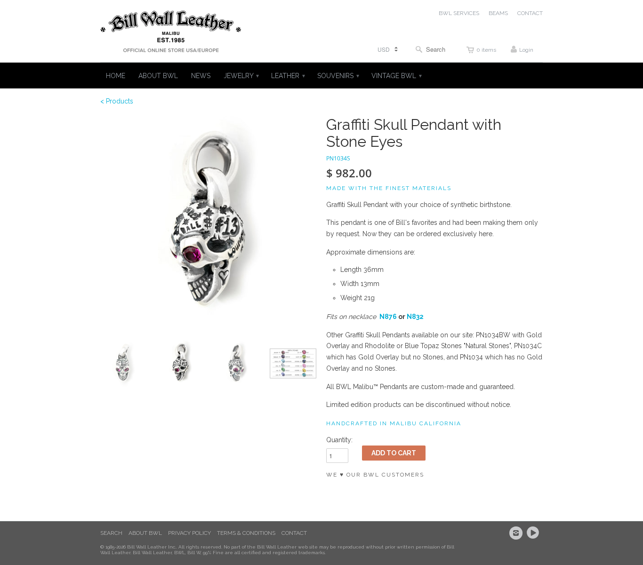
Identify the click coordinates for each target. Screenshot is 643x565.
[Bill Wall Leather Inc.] (170, 33)
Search (111, 533)
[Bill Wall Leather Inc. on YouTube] (534, 533)
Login (526, 50)
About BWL (145, 533)
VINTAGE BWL (396, 76)
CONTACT (530, 13)
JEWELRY (241, 76)
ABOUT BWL (158, 76)
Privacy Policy (189, 533)
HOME (115, 76)
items (486, 50)
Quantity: (339, 440)
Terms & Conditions (246, 533)
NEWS (200, 76)
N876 (388, 316)
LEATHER (287, 76)
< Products (116, 101)
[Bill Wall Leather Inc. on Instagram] (517, 533)
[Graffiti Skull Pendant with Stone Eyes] (208, 224)
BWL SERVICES (459, 13)
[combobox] (432, 49)
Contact (294, 533)
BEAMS (498, 13)
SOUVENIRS (337, 76)
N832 (415, 316)
